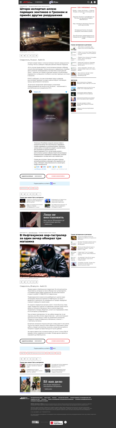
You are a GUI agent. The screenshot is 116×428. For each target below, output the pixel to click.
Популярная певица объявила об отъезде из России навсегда (85, 93)
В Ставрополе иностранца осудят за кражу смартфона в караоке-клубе (35, 366)
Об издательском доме (36, 397)
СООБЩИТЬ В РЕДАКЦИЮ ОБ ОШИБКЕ (39, 400)
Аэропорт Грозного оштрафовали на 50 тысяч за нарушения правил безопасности (83, 18)
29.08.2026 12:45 (23, 232)
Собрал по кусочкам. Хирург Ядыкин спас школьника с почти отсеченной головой (87, 53)
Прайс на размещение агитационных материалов (60, 399)
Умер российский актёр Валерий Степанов (85, 109)
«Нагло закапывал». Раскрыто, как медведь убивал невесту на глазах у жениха (86, 69)
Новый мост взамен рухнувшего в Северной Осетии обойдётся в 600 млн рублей (35, 201)
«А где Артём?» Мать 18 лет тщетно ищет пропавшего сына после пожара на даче (86, 259)
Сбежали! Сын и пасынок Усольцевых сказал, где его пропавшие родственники (87, 58)
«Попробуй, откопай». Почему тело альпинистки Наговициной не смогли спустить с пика (86, 264)
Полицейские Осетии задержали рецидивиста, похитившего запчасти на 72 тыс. (60, 366)
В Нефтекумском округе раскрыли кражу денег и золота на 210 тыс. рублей (34, 371)
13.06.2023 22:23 (23, 6)
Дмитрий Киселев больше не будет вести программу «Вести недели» (86, 98)
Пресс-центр (47, 397)
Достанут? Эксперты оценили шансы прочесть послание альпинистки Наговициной (87, 243)
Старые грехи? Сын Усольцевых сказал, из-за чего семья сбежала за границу (86, 253)
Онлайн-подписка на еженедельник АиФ (80, 397)
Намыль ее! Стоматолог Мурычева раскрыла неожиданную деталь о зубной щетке (86, 64)
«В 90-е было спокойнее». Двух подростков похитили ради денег (86, 47)
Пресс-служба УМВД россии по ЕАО (29, 278)
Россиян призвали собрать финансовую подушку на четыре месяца (85, 104)
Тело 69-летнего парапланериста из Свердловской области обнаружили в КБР (83, 37)
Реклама (54, 397)
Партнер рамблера (44, 422)
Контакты (44, 399)
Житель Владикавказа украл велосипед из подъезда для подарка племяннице (59, 371)
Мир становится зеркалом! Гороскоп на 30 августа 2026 (83, 24)
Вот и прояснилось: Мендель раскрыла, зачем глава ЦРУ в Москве (86, 83)
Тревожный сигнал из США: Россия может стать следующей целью (86, 88)
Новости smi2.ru (25, 228)
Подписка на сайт (35, 399)
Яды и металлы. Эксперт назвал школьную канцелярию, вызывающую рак (85, 74)
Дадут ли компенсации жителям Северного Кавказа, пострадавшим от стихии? (35, 206)
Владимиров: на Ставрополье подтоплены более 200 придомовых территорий (59, 201)
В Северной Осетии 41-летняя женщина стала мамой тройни (83, 30)
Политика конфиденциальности (83, 399)
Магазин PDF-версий (63, 397)
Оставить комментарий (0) (58, 176)
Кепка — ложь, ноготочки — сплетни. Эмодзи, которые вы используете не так (83, 12)
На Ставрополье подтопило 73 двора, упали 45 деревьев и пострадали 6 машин (59, 206)
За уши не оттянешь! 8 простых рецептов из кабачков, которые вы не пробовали (87, 238)
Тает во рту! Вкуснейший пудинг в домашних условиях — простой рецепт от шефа (86, 248)
